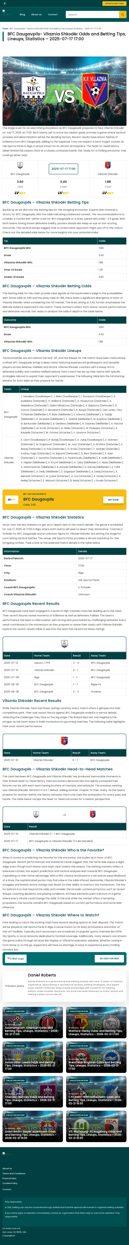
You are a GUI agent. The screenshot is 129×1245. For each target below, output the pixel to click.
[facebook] (5, 3)
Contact (53, 14)
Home (5, 28)
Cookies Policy (10, 1183)
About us (36, 14)
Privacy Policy (9, 1178)
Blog (22, 14)
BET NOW (113, 499)
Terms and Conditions (14, 1173)
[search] (122, 14)
